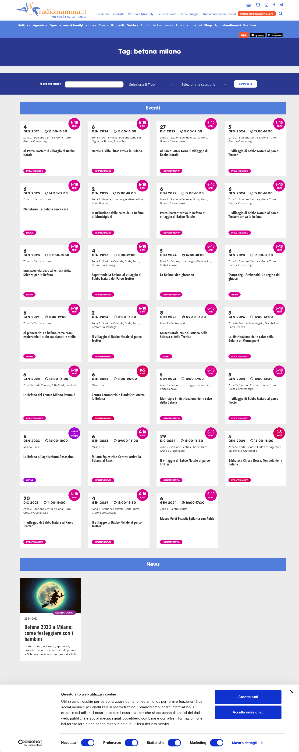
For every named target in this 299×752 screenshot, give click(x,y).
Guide (131, 25)
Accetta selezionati (248, 712)
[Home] (51, 10)
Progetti (117, 25)
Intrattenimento (34, 170)
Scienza (29, 232)
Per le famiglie (189, 14)
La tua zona (162, 25)
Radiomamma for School (219, 14)
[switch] (131, 742)
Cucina (29, 480)
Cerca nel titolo (50, 84)
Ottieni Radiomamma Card (256, 13)
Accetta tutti (248, 697)
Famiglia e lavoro (64, 612)
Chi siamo (102, 14)
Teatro (234, 294)
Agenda (39, 25)
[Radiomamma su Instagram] (266, 3)
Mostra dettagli (244, 743)
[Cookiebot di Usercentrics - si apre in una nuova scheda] (30, 742)
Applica (245, 84)
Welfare (249, 25)
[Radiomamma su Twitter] (282, 3)
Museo (29, 294)
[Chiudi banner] (291, 691)
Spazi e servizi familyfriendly (72, 25)
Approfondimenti (227, 25)
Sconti (145, 25)
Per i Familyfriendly (140, 14)
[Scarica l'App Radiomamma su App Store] (258, 35)
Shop (208, 25)
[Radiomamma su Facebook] (274, 3)
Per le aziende (166, 14)
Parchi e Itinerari (188, 25)
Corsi (103, 25)
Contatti (118, 14)
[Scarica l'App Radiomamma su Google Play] (275, 35)
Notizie (23, 25)
